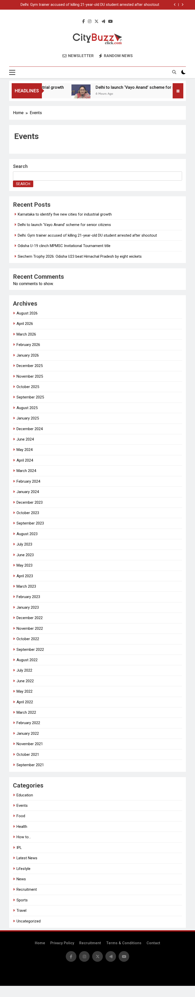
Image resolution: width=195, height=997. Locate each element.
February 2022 (28, 723)
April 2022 (25, 702)
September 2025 (30, 397)
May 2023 (24, 565)
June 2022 (25, 681)
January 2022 (28, 733)
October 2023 (28, 513)
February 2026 (28, 344)
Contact (153, 943)
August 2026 (27, 313)
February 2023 (28, 596)
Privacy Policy (62, 943)
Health (22, 826)
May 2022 (24, 691)
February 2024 (28, 481)
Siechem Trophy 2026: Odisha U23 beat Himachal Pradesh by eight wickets (80, 256)
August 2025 (27, 408)
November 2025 (30, 376)
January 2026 (28, 355)
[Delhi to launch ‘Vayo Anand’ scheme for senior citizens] (75, 93)
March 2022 (26, 712)
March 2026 (26, 334)
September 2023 (30, 523)
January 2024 (28, 491)
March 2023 (26, 586)
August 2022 (27, 660)
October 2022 (28, 639)
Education (25, 795)
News (21, 879)
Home (40, 943)
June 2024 (25, 439)
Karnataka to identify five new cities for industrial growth (65, 214)
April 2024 (25, 460)
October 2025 (28, 386)
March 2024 (26, 470)
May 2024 (24, 449)
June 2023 (25, 555)
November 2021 (30, 744)
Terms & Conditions (123, 943)
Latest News (27, 858)
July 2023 (24, 544)
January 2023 (28, 607)
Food (21, 816)
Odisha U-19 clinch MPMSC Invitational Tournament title (64, 245)
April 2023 (25, 576)
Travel (21, 910)
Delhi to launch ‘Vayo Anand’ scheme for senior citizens (142, 87)
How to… (24, 837)
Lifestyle (23, 868)
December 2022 (30, 618)
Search (20, 166)
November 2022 (30, 628)
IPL (19, 847)
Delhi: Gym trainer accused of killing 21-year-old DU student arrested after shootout (90, 5)
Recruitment (27, 889)
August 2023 (27, 534)
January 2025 (28, 418)
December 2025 (30, 365)
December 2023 (30, 502)
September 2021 (30, 765)
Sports (22, 900)
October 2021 (28, 754)
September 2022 (30, 649)
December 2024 (30, 429)
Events (22, 805)
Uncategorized (29, 921)
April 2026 (25, 323)
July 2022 (24, 670)
